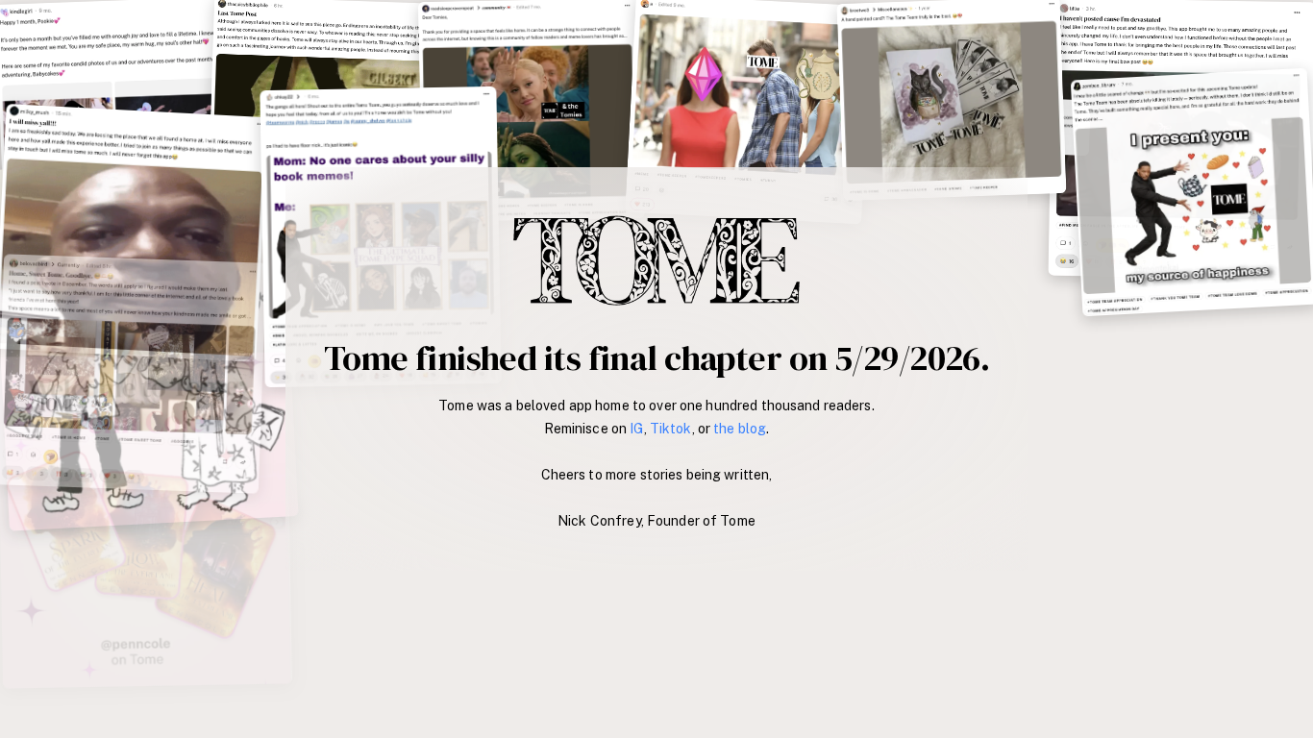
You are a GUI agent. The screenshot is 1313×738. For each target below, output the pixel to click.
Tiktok (671, 428)
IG (636, 428)
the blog (739, 428)
